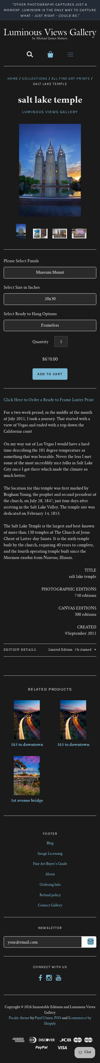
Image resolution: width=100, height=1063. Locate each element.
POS (57, 1018)
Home (12, 78)
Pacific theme (19, 1018)
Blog (50, 843)
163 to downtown (27, 745)
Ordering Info (50, 885)
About (50, 874)
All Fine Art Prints (70, 78)
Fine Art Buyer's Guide (50, 864)
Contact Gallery (50, 905)
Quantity (40, 342)
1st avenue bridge (27, 801)
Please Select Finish (21, 261)
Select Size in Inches (22, 288)
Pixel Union (44, 1018)
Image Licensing (50, 854)
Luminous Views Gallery (50, 112)
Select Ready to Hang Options (30, 314)
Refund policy (50, 895)
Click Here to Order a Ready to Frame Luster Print (49, 400)
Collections (34, 78)
